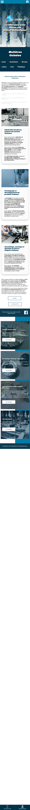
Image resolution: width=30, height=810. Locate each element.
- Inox (11, 67)
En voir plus (9, 339)
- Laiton (4, 67)
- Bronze (24, 62)
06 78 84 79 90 (15, 304)
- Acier (3, 62)
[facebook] (27, 2)
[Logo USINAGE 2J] (15, 19)
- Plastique (21, 67)
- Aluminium (13, 62)
